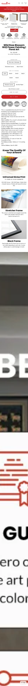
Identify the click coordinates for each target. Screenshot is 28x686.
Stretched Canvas (9, 66)
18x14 (10, 73)
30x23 (22, 73)
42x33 (17, 77)
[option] (14, 9)
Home (13, 42)
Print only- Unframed (14, 62)
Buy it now (14, 96)
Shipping (16, 54)
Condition (14, 59)
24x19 (16, 73)
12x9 (5, 73)
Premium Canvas (9, 84)
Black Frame (20, 66)
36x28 (11, 77)
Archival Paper (19, 84)
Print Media (14, 81)
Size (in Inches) (14, 70)
